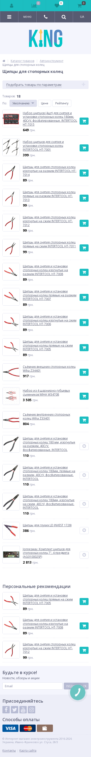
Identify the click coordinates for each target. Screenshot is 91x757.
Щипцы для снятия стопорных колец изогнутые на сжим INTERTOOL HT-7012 (49, 648)
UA (82, 17)
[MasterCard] (28, 728)
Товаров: (8, 96)
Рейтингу (61, 103)
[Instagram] (31, 709)
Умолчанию (21, 103)
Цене (44, 103)
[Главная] (3, 61)
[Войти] (11, 5)
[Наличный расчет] (45, 728)
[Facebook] (6, 709)
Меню (27, 17)
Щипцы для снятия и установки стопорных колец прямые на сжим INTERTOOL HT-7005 (48, 599)
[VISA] (10, 728)
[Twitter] (14, 709)
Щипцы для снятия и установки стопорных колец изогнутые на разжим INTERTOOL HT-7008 (45, 623)
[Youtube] (23, 709)
